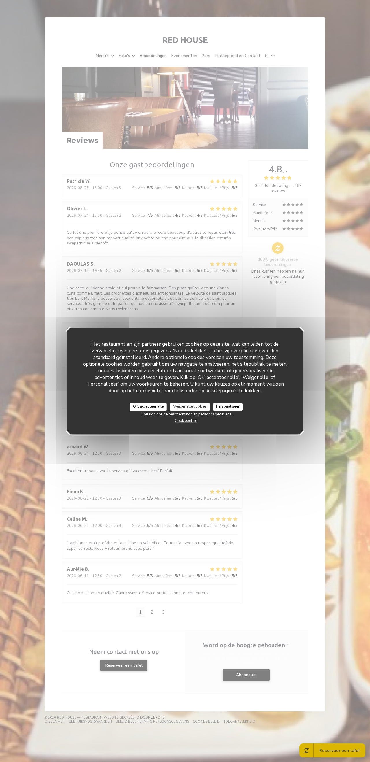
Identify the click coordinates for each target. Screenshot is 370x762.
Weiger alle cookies (190, 406)
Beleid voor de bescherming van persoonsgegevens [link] (187, 414)
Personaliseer (228, 406)
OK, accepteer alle (148, 406)
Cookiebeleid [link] (186, 420)
